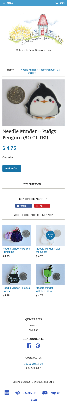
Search (33, 325)
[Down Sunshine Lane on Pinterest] (37, 346)
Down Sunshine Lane (43, 381)
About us (33, 329)
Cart (62, 2)
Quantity (7, 157)
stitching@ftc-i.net (33, 363)
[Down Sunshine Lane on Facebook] (29, 346)
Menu (9, 2)
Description (32, 184)
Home (10, 69)
